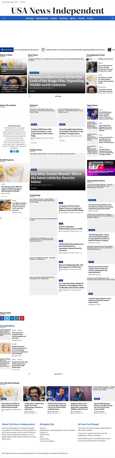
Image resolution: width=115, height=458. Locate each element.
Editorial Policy (45, 434)
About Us (43, 428)
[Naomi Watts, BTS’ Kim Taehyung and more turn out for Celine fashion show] (5, 363)
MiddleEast (92, 200)
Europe (91, 262)
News (42, 437)
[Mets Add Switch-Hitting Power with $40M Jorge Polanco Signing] (92, 126)
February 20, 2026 (76, 290)
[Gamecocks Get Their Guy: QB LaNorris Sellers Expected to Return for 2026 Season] (92, 138)
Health (81, 18)
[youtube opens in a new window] (22, 318)
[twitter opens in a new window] (7, 318)
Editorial (100, 63)
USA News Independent (57, 10)
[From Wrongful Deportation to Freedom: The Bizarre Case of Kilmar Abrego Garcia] (71, 117)
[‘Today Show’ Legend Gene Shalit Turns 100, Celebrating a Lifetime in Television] (91, 91)
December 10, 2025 (95, 242)
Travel (90, 18)
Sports (73, 18)
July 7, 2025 (16, 369)
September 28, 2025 (95, 274)
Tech (61, 203)
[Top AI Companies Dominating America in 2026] (44, 227)
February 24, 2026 (48, 138)
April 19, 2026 (17, 73)
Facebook (11, 151)
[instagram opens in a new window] (17, 318)
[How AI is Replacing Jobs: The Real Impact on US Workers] (44, 266)
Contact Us (43, 432)
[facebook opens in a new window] (2, 318)
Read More (34, 91)
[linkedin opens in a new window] (12, 318)
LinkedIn (17, 151)
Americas (91, 230)
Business (64, 18)
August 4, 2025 (17, 355)
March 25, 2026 (18, 91)
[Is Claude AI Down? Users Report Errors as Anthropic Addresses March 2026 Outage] (44, 207)
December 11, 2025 (77, 136)
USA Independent (7, 73)
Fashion (14, 330)
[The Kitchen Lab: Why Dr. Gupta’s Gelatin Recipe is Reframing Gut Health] (91, 79)
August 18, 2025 (17, 340)
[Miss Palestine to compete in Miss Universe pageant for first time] (5, 334)
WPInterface (63, 453)
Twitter (14, 151)
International (42, 18)
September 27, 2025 (95, 304)
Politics (54, 18)
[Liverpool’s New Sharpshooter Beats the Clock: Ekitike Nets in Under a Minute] (92, 150)
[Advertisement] (57, 34)
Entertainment (6, 82)
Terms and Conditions (47, 441)
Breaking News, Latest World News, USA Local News (57, 430)
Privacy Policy (44, 439)
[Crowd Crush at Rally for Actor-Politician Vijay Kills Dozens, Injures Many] (101, 286)
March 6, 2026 (17, 212)
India (90, 293)
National (30, 18)
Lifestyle (19, 330)
